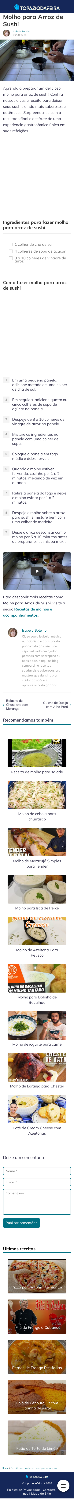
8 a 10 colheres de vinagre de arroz (40, 260)
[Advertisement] (37, 175)
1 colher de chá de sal (34, 244)
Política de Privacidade (23, 1490)
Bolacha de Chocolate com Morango (17, 705)
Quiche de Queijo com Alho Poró (55, 705)
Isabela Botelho (21, 31)
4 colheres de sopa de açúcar (40, 251)
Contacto (49, 1490)
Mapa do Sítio (41, 1493)
